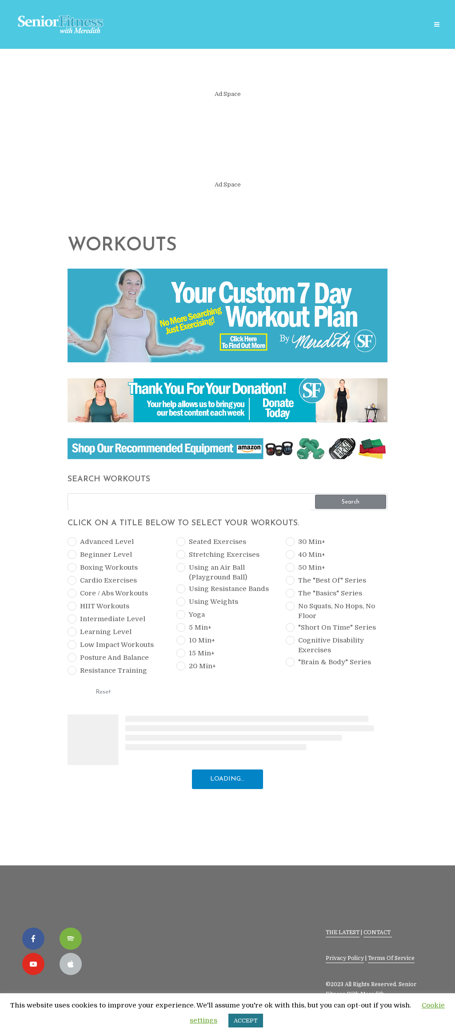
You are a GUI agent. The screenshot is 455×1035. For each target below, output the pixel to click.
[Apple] (71, 964)
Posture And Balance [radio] (114, 658)
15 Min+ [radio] (202, 653)
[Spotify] (71, 939)
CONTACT (377, 932)
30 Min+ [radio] (311, 542)
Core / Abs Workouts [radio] (114, 593)
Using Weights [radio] (213, 602)
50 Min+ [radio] (311, 567)
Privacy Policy (345, 958)
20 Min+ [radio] (202, 666)
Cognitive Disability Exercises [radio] (331, 645)
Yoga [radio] (197, 615)
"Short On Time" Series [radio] (337, 627)
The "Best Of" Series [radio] (332, 580)
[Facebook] (33, 939)
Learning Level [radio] (106, 632)
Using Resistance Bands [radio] (229, 589)
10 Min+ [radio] (202, 640)
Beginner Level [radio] (106, 555)
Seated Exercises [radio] (217, 542)
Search (350, 502)
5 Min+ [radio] (200, 627)
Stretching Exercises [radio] (224, 555)
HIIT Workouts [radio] (104, 606)
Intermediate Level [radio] (112, 619)
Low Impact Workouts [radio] (117, 645)
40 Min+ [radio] (311, 555)
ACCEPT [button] (246, 1020)
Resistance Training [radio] (113, 670)
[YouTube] (33, 964)
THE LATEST (342, 932)
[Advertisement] (227, 139)
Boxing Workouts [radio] (109, 567)
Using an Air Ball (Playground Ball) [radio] (218, 572)
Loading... (227, 779)
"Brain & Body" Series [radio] (334, 662)
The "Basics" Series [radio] (330, 593)
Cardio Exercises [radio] (108, 580)
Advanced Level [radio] (107, 542)
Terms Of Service (391, 958)
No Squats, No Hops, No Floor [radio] (336, 611)
